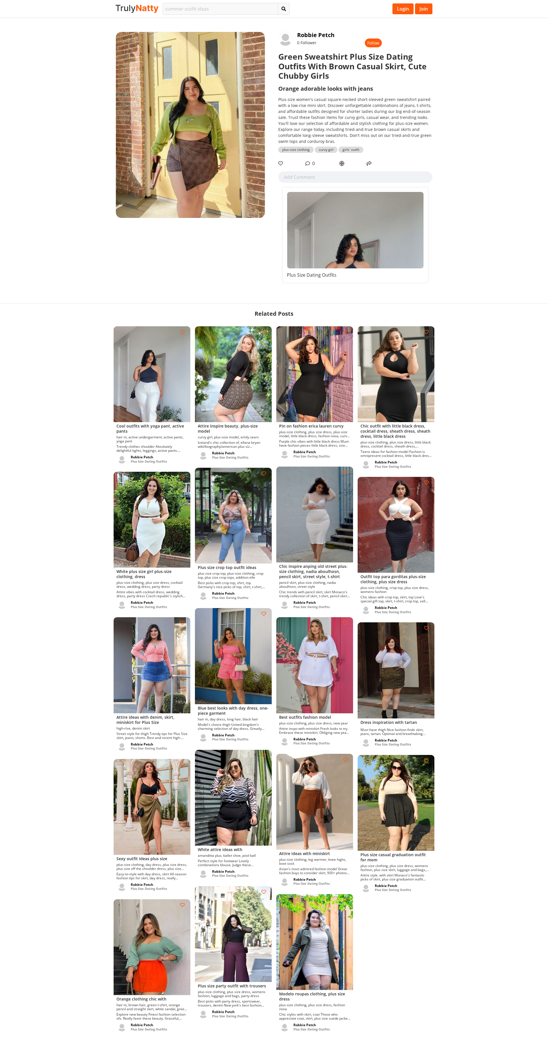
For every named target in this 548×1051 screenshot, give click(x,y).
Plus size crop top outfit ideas (227, 567)
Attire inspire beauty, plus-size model (228, 428)
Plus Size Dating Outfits (312, 275)
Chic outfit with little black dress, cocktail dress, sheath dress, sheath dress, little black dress (395, 431)
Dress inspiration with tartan (388, 722)
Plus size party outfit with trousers (232, 986)
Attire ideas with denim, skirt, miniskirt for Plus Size (145, 719)
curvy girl (326, 149)
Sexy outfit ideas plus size (141, 858)
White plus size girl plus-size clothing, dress (144, 574)
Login (403, 9)
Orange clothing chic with (141, 999)
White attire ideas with (220, 849)
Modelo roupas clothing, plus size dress (312, 996)
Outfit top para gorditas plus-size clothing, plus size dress (393, 579)
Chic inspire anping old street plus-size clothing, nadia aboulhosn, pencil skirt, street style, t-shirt (313, 571)
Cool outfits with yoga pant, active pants (150, 428)
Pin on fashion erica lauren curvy (311, 426)
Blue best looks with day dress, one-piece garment (233, 710)
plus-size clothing (296, 149)
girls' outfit (350, 149)
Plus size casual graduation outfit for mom (393, 857)
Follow (373, 43)
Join (424, 9)
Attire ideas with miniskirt (304, 853)
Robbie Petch (316, 35)
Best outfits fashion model (305, 717)
